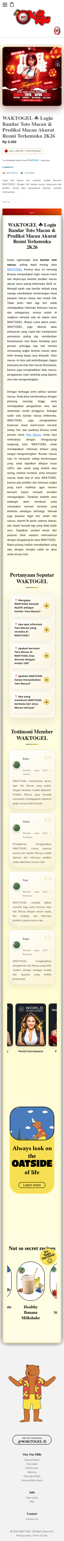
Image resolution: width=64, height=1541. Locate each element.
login (32, 212)
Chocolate (32, 1464)
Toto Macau (33, 434)
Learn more (32, 1185)
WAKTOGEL (14, 269)
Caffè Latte (32, 1468)
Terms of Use (39, 1535)
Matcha (32, 1472)
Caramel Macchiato (32, 1480)
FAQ (32, 1501)
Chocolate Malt (32, 1476)
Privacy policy (23, 1535)
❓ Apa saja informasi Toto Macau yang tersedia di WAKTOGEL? (28, 629)
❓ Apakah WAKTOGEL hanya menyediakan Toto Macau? (28, 679)
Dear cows (32, 1497)
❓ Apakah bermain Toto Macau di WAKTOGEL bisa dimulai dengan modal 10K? (27, 656)
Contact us (32, 1519)
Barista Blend (32, 1460)
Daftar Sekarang (11, 4)
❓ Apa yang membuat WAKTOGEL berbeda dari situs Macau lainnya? (28, 702)
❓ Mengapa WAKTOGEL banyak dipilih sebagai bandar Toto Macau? (27, 605)
